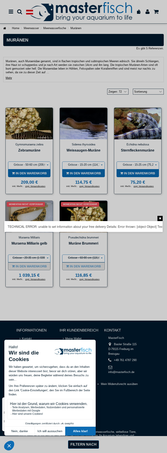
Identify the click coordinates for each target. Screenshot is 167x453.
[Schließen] (160, 218)
